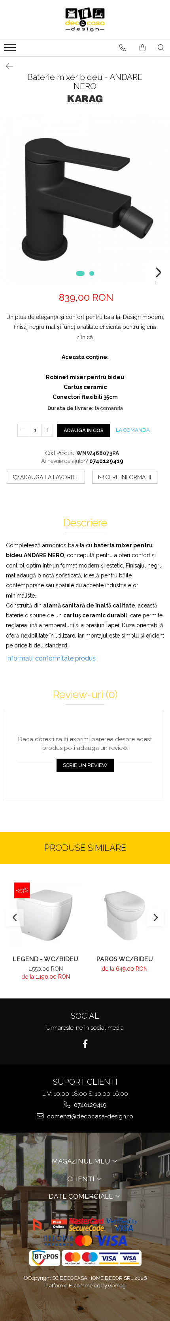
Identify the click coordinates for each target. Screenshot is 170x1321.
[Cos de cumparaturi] (142, 48)
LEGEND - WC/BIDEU (45, 959)
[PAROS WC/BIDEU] (124, 915)
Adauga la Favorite (49, 477)
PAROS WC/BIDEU (124, 959)
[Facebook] (85, 1044)
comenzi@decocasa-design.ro (89, 1116)
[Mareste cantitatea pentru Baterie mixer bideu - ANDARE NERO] (47, 430)
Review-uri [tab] (85, 694)
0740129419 (89, 1104)
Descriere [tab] (85, 523)
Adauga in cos (84, 430)
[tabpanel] (85, 199)
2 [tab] (91, 273)
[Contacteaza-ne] (123, 48)
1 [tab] (80, 273)
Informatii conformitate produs (51, 658)
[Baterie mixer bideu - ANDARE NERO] (85, 199)
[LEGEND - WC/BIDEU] (45, 916)
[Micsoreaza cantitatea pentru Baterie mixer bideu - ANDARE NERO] (23, 430)
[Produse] (11, 50)
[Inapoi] (6, 66)
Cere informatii (127, 477)
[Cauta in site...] (161, 48)
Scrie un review (85, 765)
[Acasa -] (85, 20)
